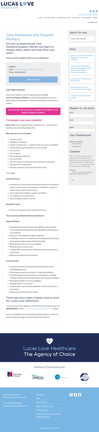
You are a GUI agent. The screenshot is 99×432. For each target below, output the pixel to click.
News (38, 398)
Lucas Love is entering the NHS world (81, 80)
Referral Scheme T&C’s (45, 406)
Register (73, 180)
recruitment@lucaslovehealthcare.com (28, 69)
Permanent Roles (77, 143)
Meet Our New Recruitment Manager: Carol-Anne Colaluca (82, 57)
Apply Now (33, 79)
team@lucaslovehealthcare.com (15, 406)
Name (71, 112)
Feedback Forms (42, 410)
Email (71, 120)
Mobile (72, 127)
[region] (49, 347)
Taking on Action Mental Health (80, 97)
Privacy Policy (76, 164)
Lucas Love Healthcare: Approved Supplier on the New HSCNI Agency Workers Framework (81, 69)
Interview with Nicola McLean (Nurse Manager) (81, 88)
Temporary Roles (76, 146)
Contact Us (40, 395)
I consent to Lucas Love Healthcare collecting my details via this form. (81, 173)
